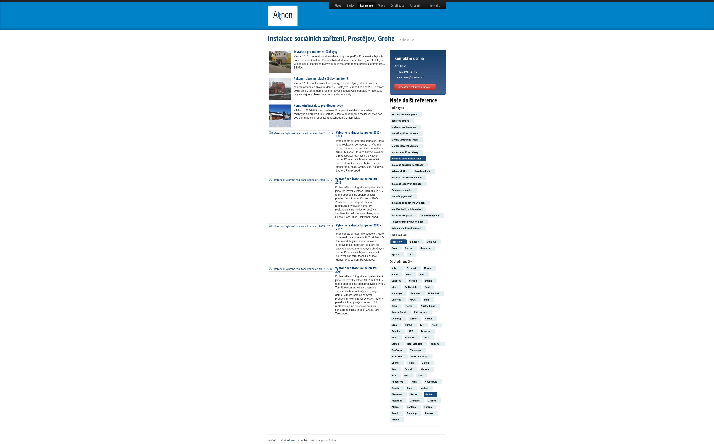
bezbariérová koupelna (404, 127)
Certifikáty (397, 6)
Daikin (428, 280)
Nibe (394, 287)
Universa (397, 299)
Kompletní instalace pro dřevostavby (318, 105)
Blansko (414, 241)
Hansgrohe (398, 381)
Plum (427, 299)
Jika (394, 375)
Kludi (395, 337)
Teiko (426, 337)
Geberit (409, 369)
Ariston (396, 419)
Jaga (414, 381)
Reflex (409, 306)
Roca (409, 274)
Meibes (425, 388)
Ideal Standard (415, 343)
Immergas (397, 293)
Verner (413, 318)
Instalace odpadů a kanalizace (408, 164)
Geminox (416, 293)
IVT (422, 325)
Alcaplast (397, 400)
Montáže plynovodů (402, 196)
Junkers (429, 413)
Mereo (427, 268)
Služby (351, 6)
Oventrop (397, 318)
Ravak (414, 394)
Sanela (395, 388)
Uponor (396, 362)
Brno (394, 248)
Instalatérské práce (402, 215)
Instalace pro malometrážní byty (315, 51)
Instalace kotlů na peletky (405, 152)
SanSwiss (397, 350)
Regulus (396, 331)
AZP (411, 331)
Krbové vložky (399, 171)
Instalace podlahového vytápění (409, 202)
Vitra (422, 274)
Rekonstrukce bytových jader (408, 221)
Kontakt (435, 6)
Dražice (432, 400)
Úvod (338, 6)
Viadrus (425, 369)
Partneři (415, 6)
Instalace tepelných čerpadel (407, 183)
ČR (410, 254)
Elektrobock (420, 312)
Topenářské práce (430, 215)
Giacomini (397, 394)
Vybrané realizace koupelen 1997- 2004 (357, 270)
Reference (366, 6)
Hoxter (429, 318)
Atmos (395, 407)
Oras (394, 325)
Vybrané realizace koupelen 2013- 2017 (357, 181)
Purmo (409, 325)
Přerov (409, 248)
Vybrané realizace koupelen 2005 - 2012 (358, 227)
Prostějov (397, 241)
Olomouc (432, 241)
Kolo (394, 369)
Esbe (410, 388)
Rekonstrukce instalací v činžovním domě (321, 78)
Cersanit (411, 268)
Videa (381, 6)
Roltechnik (434, 293)
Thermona (416, 350)
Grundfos (415, 400)
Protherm (410, 337)
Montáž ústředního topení (405, 139)
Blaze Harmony (419, 356)
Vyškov (396, 254)
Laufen (395, 343)
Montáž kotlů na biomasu (405, 133)
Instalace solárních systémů (407, 177)
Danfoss (411, 407)
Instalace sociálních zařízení (407, 158)
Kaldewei (435, 343)
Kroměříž (425, 248)
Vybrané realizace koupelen (407, 228)
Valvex (395, 268)
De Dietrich (411, 287)
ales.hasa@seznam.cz (410, 77)
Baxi (427, 287)
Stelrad (413, 280)
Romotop (412, 413)
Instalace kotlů (423, 171)
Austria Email (428, 306)
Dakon (425, 362)
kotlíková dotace (401, 120)
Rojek (411, 362)
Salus (395, 306)
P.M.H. (412, 299)
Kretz (435, 325)
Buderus (426, 331)
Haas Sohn (398, 356)
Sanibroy (397, 280)
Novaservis (431, 381)
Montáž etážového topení (405, 146)
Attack (395, 413)
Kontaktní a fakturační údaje (414, 87)
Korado (428, 407)
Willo (407, 375)
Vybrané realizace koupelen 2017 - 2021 (358, 134)
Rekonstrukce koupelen (404, 114)
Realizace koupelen (402, 190)
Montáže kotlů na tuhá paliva (407, 209)
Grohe (428, 394)
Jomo (395, 274)
